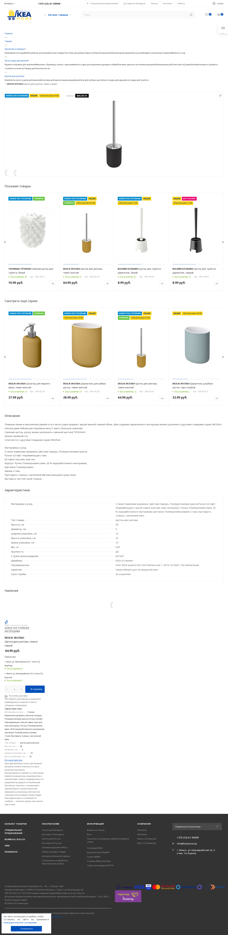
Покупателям (50, 823)
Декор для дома (40, 52)
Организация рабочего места (169, 64)
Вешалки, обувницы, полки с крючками (55, 64)
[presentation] (5, 242)
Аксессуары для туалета (136, 80)
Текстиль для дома (73, 52)
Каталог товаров (16, 823)
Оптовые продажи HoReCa (55, 847)
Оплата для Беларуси (52, 830)
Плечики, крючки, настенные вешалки (136, 64)
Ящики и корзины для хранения (20, 64)
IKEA (7, 845)
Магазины (142, 834)
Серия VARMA (93, 856)
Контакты (142, 830)
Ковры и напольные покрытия (157, 52)
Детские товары (56, 52)
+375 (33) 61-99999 (188, 837)
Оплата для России (51, 838)
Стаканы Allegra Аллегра (99, 861)
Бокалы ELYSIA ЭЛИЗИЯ (98, 852)
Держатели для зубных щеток (88, 80)
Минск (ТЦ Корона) (146, 838)
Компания (144, 823)
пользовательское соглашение (20, 922)
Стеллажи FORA (94, 848)
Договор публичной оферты (56, 856)
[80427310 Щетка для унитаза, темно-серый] (114, 133)
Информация (95, 823)
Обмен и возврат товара (54, 851)
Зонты (194, 64)
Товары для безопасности (37, 68)
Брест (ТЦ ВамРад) (146, 843)
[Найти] (191, 14)
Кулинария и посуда (14, 52)
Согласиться (26, 928)
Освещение (105, 52)
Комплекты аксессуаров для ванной (22, 80)
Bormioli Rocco (15, 839)
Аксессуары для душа (114, 80)
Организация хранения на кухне (127, 52)
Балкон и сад (178, 52)
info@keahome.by (187, 843)
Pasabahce (11, 851)
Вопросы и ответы (96, 830)
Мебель (28, 52)
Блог (89, 834)
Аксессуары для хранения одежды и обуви (96, 64)
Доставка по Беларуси (53, 834)
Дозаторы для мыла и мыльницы (56, 80)
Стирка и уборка (91, 52)
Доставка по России (52, 843)
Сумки (187, 64)
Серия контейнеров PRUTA (100, 865)
